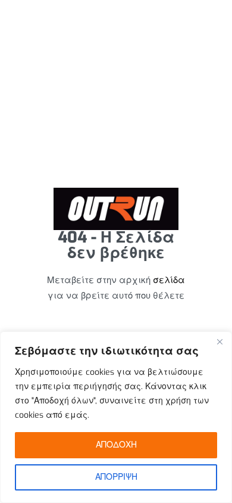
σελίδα (169, 280)
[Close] (219, 341)
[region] (116, 417)
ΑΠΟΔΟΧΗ (116, 445)
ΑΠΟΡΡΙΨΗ (116, 477)
